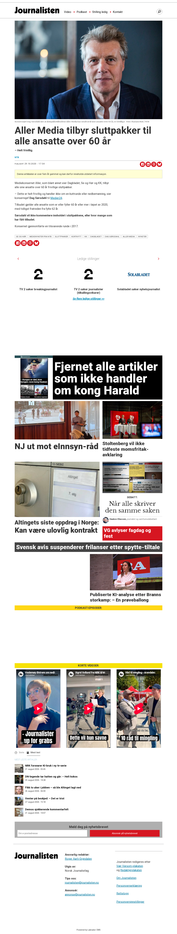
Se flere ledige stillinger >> (88, 298)
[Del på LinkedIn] (148, 164)
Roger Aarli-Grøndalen (78, 858)
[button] (18, 259)
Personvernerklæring (129, 885)
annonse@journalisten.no (80, 894)
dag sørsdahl (112, 236)
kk (86, 236)
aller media (129, 236)
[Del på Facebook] (142, 164)
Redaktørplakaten (131, 870)
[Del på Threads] (154, 164)
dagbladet (95, 236)
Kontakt (118, 12)
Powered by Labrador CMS (89, 930)
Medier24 (56, 198)
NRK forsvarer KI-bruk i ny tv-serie (46, 765)
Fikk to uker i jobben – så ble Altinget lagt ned (53, 787)
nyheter (142, 236)
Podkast (82, 12)
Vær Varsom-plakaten (129, 866)
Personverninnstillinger (130, 901)
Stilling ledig (99, 12)
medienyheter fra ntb (41, 236)
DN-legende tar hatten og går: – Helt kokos (51, 776)
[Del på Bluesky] (159, 164)
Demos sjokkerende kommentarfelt (46, 809)
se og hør (21, 236)
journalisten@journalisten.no (82, 882)
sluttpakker (61, 236)
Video (67, 12)
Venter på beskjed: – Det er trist (44, 798)
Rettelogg (122, 893)
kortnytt (76, 236)
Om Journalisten (126, 878)
